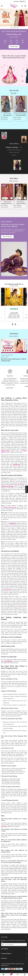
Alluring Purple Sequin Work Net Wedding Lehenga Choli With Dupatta (20, 114)
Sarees (14, 155)
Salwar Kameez (14, 152)
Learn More (9, 388)
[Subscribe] (25, 944)
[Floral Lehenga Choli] (10, 74)
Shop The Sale (14, 46)
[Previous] (11, 124)
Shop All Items (13, 181)
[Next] (16, 124)
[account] (24, 974)
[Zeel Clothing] (14, 6)
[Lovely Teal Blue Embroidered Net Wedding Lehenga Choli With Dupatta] (7, 104)
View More (13, 93)
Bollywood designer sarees (9, 507)
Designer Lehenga (12, 147)
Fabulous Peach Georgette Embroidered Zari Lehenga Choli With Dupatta (7, 202)
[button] (25, 6)
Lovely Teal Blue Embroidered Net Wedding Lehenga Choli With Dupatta (7, 114)
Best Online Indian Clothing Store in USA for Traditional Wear (13, 360)
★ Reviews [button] (26, 489)
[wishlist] (17, 974)
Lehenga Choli (10, 83)
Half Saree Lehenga (14, 150)
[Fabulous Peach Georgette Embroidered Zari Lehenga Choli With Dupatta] (7, 192)
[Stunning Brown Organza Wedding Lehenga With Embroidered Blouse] (21, 192)
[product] (3, 974)
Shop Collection (7, 236)
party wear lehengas (19, 484)
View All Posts (13, 336)
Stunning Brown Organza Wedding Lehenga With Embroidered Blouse (21, 202)
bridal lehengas (7, 589)
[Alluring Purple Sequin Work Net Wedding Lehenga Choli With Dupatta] (21, 104)
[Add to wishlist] (11, 110)
